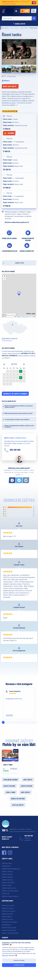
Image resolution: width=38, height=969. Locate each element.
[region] (19, 706)
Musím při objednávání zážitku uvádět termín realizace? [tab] (19, 426)
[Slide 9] (31, 722)
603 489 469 (15, 449)
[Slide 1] (3, 722)
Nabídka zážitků (19, 24)
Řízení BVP (9, 715)
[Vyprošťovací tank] (25, 68)
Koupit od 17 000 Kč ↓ (10, 86)
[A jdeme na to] (19, 52)
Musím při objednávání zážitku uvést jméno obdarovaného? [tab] (19, 406)
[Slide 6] (20, 722)
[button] (19, 293)
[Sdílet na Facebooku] (12, 480)
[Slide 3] (10, 722)
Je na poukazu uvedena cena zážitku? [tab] (17, 419)
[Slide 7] (24, 722)
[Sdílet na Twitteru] (19, 480)
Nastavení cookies (19, 960)
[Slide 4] (13, 722)
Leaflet (18, 317)
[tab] (19, 262)
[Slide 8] (27, 722)
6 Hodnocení (11, 76)
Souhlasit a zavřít (19, 965)
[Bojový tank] (16, 68)
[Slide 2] (6, 722)
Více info (5, 955)
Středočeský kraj (7, 340)
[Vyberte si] (6, 68)
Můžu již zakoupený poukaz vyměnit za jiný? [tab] (19, 413)
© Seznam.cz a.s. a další (28, 317)
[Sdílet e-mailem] (25, 480)
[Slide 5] (17, 722)
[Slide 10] (34, 722)
